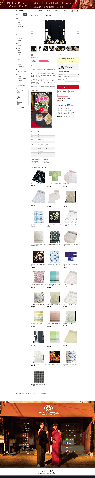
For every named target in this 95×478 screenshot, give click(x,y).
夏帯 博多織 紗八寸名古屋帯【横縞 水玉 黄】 (39, 324)
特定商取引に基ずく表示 (27, 430)
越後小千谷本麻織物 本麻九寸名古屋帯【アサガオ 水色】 (54, 285)
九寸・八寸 (20, 38)
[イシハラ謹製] (22, 102)
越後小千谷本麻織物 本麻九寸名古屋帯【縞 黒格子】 (38, 385)
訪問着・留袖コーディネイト (28, 448)
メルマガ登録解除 (26, 442)
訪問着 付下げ (21, 24)
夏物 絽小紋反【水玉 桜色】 (68, 284)
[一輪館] (22, 103)
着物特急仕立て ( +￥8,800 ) (70, 80)
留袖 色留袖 (24, 393)
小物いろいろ (20, 54)
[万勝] (22, 104)
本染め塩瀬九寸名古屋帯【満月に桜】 (37, 304)
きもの (20, 393)
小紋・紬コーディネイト (27, 444)
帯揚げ (19, 52)
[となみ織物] (22, 96)
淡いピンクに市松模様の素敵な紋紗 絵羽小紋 (38, 285)
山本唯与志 (20, 80)
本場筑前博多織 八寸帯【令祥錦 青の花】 (54, 264)
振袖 (19, 22)
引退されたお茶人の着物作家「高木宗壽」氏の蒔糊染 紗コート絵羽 (54, 184)
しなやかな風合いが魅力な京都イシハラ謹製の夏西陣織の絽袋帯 (38, 245)
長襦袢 (19, 45)
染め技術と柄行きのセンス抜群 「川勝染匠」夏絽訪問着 (70, 204)
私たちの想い (40, 10)
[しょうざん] (22, 95)
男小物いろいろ (21, 66)
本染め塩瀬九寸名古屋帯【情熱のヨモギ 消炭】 (54, 365)
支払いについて (26, 426)
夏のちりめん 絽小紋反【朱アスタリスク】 (38, 183)
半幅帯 (19, 40)
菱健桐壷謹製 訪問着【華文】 (68, 323)
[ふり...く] (22, 100)
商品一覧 (48, 10)
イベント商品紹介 (26, 437)
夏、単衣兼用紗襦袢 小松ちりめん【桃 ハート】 (70, 245)
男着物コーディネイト (27, 449)
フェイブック (71, 443)
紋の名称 (59, 82)
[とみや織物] (22, 97)
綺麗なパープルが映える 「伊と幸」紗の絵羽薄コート (70, 265)
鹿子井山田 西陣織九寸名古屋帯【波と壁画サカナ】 (54, 245)
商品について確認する (63, 91)
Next (78, 32)
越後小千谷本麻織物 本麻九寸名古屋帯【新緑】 (54, 345)
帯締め (19, 50)
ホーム (17, 393)
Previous (32, 32)
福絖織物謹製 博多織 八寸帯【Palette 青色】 (38, 225)
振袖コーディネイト (26, 446)
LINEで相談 (71, 439)
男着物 (19, 59)
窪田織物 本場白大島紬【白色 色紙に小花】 (70, 184)
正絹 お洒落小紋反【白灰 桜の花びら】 (70, 224)
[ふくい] (22, 98)
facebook (60, 116)
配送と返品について (26, 428)
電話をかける (46, 162)
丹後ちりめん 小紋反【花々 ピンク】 (70, 304)
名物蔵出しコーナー (22, 78)
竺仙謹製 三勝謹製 (22, 85)
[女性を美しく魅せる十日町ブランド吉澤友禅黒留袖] (55, 32)
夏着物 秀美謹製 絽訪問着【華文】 (53, 304)
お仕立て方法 (60, 74)
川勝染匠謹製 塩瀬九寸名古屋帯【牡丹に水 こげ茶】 (54, 225)
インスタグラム (72, 451)
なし (66, 78)
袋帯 (19, 36)
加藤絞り (20, 76)
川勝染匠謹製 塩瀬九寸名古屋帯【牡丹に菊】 (38, 265)
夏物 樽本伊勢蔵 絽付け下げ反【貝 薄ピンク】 (54, 204)
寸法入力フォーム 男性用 (27, 453)
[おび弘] (22, 91)
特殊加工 (59, 76)
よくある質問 (25, 440)
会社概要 (24, 435)
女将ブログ (57, 10)
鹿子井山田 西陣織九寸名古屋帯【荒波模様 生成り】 (71, 365)
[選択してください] (22, 90)
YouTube (70, 447)
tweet (67, 116)
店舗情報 (65, 10)
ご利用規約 (25, 433)
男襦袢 (19, 64)
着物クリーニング (21, 82)
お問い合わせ (25, 439)
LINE (72, 116)
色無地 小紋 (20, 26)
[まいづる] (22, 101)
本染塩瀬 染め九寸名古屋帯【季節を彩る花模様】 (54, 324)
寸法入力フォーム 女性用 (27, 451)
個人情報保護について (27, 431)
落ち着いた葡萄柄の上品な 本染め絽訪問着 (38, 364)
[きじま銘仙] (22, 93)
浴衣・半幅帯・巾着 (22, 71)
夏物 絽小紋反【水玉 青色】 (36, 203)
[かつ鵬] (22, 92)
